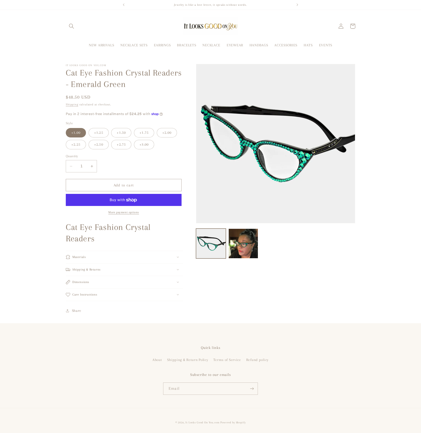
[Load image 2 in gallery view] (243, 243)
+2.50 (98, 144)
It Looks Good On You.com (202, 422)
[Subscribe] (252, 388)
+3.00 (144, 144)
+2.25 (75, 144)
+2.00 (166, 132)
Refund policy (257, 360)
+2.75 (121, 144)
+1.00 (75, 132)
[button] (71, 26)
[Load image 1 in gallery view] (211, 243)
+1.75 (144, 132)
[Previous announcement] (123, 5)
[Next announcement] (297, 5)
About (157, 360)
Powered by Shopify (233, 422)
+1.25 (98, 132)
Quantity (72, 156)
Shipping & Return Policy (187, 360)
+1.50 (121, 132)
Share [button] (76, 311)
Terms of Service (227, 360)
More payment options (123, 212)
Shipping (72, 104)
